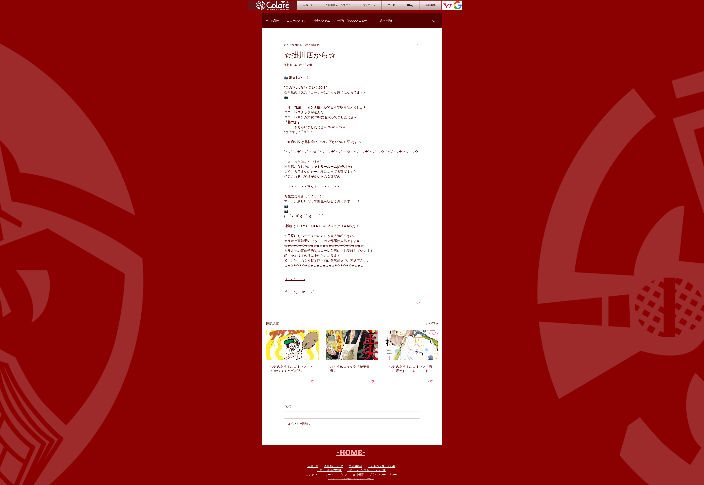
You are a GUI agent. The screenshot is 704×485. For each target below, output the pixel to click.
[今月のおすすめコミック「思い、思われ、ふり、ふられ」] (411, 345)
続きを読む (386, 20)
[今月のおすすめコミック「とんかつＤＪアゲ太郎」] (292, 345)
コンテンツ (313, 474)
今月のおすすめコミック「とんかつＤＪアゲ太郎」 (291, 369)
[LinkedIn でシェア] (304, 292)
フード (329, 474)
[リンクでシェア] (313, 292)
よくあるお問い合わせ (381, 466)
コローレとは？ (296, 20)
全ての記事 (273, 20)
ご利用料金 (355, 466)
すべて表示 (431, 323)
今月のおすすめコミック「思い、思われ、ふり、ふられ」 (410, 369)
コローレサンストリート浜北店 (366, 470)
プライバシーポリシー (383, 474)
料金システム (322, 20)
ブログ (343, 474)
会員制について (333, 466)
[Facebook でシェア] (286, 292)
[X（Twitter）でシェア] (295, 292)
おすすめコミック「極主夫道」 (350, 369)
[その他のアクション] (417, 45)
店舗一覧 (312, 466)
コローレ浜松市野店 (329, 470)
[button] (433, 20)
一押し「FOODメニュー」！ (354, 20)
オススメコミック (295, 279)
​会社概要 (358, 474)
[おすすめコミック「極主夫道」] (352, 345)
